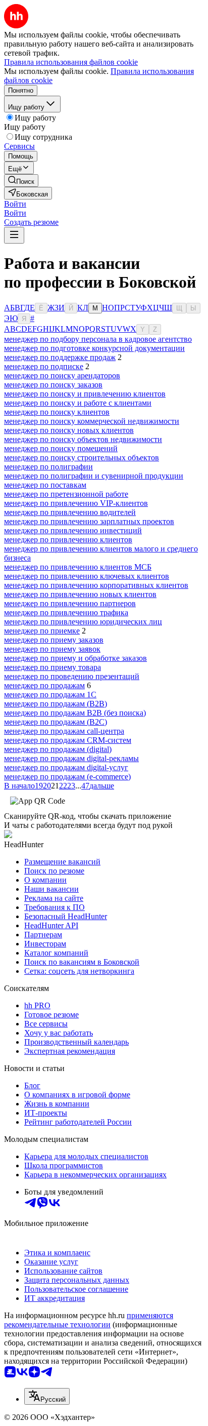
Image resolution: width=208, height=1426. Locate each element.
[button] (15, 204)
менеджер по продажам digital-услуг (66, 767)
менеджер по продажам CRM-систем (67, 740)
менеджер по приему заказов (53, 640)
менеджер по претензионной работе (66, 494)
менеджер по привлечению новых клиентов (80, 594)
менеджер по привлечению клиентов (68, 539)
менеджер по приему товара (52, 667)
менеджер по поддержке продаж (60, 357)
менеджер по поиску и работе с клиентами (77, 403)
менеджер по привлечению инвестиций (73, 530)
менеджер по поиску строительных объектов (81, 457)
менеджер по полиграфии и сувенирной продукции (93, 475)
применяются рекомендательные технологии (88, 1320)
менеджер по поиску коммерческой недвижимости (91, 421)
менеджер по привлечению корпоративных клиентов (96, 585)
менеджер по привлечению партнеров (70, 603)
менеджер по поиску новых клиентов (69, 430)
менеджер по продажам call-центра (64, 731)
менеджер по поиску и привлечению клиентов (85, 393)
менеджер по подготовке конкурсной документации (94, 348)
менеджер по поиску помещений (61, 448)
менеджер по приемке (42, 630)
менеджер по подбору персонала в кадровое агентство (98, 339)
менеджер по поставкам (45, 485)
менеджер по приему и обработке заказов (75, 658)
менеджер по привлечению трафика (66, 612)
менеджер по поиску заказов (53, 384)
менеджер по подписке (43, 366)
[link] (21, 180)
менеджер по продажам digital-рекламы (71, 758)
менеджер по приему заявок (52, 649)
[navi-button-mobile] (14, 235)
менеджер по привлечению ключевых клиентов (86, 576)
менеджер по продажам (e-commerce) (67, 776)
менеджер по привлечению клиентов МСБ (77, 567)
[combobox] (47, 1396)
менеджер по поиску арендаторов (62, 375)
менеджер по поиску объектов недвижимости (83, 439)
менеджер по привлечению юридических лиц (83, 621)
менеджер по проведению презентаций (71, 676)
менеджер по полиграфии (48, 466)
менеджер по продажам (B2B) (55, 703)
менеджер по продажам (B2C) (55, 722)
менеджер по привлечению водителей (70, 512)
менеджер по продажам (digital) (58, 749)
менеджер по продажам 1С (50, 694)
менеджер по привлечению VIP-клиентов (76, 503)
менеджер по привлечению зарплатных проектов (89, 521)
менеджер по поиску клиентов (57, 412)
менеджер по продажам (44, 685)
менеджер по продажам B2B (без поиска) (75, 712)
